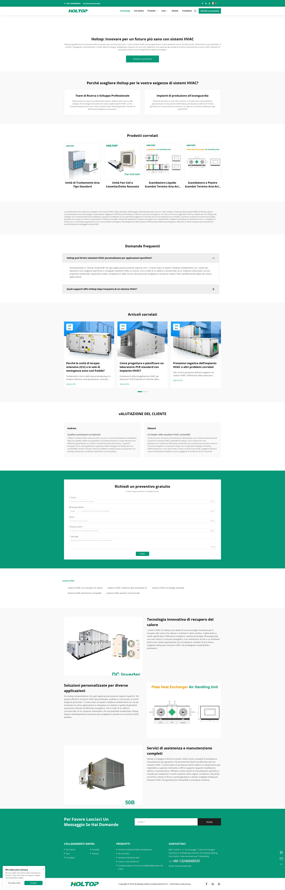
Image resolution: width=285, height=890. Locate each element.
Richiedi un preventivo (210, 11)
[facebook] (202, 3)
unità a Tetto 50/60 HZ (128, 861)
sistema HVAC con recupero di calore (85, 587)
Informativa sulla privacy (180, 884)
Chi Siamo (139, 11)
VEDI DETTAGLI (82, 161)
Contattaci (187, 11)
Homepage (125, 11)
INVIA (142, 554)
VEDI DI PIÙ (71, 384)
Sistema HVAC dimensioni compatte (84, 593)
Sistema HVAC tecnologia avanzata (168, 587)
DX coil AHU (123, 853)
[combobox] (74, 511)
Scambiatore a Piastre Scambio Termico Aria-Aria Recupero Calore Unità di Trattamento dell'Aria (202, 184)
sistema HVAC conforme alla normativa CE (127, 587)
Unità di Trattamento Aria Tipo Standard (82, 184)
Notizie (175, 11)
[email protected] (183, 866)
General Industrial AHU (129, 857)
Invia (209, 822)
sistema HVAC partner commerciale (123, 593)
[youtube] (209, 3)
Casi (163, 11)
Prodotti (151, 11)
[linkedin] (206, 3)
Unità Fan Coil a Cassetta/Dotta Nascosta (122, 184)
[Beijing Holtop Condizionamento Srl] (75, 11)
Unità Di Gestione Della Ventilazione (135, 849)
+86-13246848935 (73, 3)
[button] (140, 391)
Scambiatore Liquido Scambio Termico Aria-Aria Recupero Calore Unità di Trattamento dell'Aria (162, 184)
